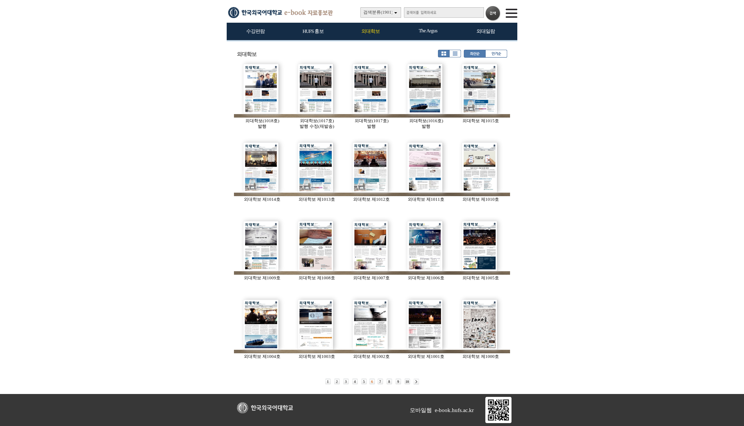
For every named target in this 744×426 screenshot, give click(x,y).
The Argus (428, 30)
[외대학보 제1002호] (371, 325)
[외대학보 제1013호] (316, 168)
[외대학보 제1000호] (480, 325)
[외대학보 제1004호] (261, 325)
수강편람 (255, 31)
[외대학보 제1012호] (371, 168)
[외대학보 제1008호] (316, 246)
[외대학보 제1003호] (316, 325)
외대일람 (485, 31)
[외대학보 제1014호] (261, 168)
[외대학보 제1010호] (480, 168)
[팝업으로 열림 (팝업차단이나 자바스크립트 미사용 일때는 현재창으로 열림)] (498, 422)
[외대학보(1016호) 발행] (425, 89)
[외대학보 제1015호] (480, 89)
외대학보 (370, 31)
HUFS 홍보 (313, 31)
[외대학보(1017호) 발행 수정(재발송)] (316, 89)
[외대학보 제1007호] (371, 246)
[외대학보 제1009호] (261, 246)
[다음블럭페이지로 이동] (416, 382)
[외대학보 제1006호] (425, 246)
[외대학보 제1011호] (425, 168)
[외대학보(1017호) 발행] (371, 89)
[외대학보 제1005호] (480, 246)
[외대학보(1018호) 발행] (261, 89)
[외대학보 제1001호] (425, 325)
